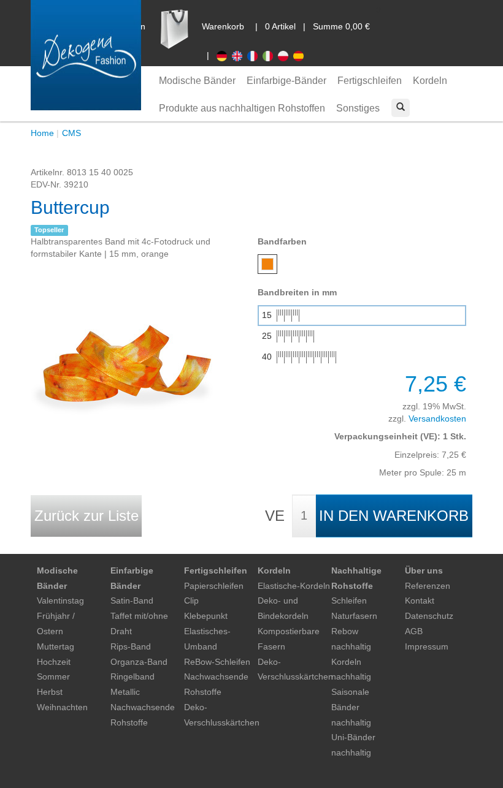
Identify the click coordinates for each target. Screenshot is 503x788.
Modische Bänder (197, 80)
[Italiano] (270, 55)
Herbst (50, 692)
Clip (191, 600)
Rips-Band (130, 646)
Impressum (426, 646)
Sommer (53, 676)
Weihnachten (62, 707)
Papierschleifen (214, 586)
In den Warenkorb (394, 515)
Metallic (125, 692)
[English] (239, 55)
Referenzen (427, 586)
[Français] (255, 55)
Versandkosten (437, 418)
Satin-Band (131, 600)
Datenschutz (429, 616)
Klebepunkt (206, 616)
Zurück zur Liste (86, 515)
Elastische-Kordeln (294, 586)
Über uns (424, 570)
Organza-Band (138, 662)
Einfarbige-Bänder (286, 80)
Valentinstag (60, 600)
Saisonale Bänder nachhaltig (351, 707)
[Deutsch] (224, 55)
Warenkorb (223, 26)
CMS (71, 133)
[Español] (299, 55)
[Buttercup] (123, 352)
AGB (414, 631)
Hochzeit (54, 662)
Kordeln (430, 80)
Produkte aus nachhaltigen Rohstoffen (242, 108)
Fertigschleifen (369, 80)
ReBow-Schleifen (217, 662)
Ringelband (132, 676)
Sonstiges (358, 108)
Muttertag (55, 646)
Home (42, 133)
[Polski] (285, 55)
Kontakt (419, 600)
